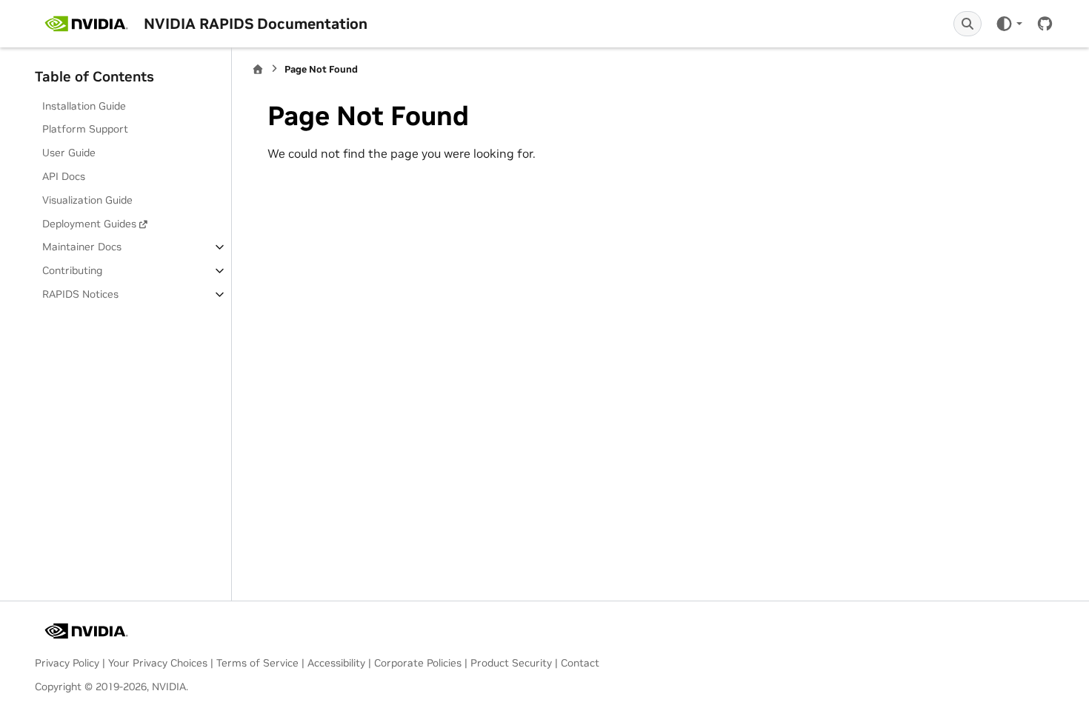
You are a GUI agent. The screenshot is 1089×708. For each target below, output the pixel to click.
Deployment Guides (89, 223)
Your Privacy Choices (157, 662)
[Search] (967, 23)
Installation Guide (84, 106)
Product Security (511, 662)
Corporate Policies (418, 662)
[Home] (258, 69)
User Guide (69, 152)
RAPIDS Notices (80, 294)
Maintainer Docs (81, 246)
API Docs (63, 176)
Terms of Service (257, 662)
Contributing (72, 270)
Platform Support (85, 129)
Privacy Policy (67, 662)
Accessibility (336, 662)
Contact (580, 662)
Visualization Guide (87, 200)
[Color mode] (1008, 23)
